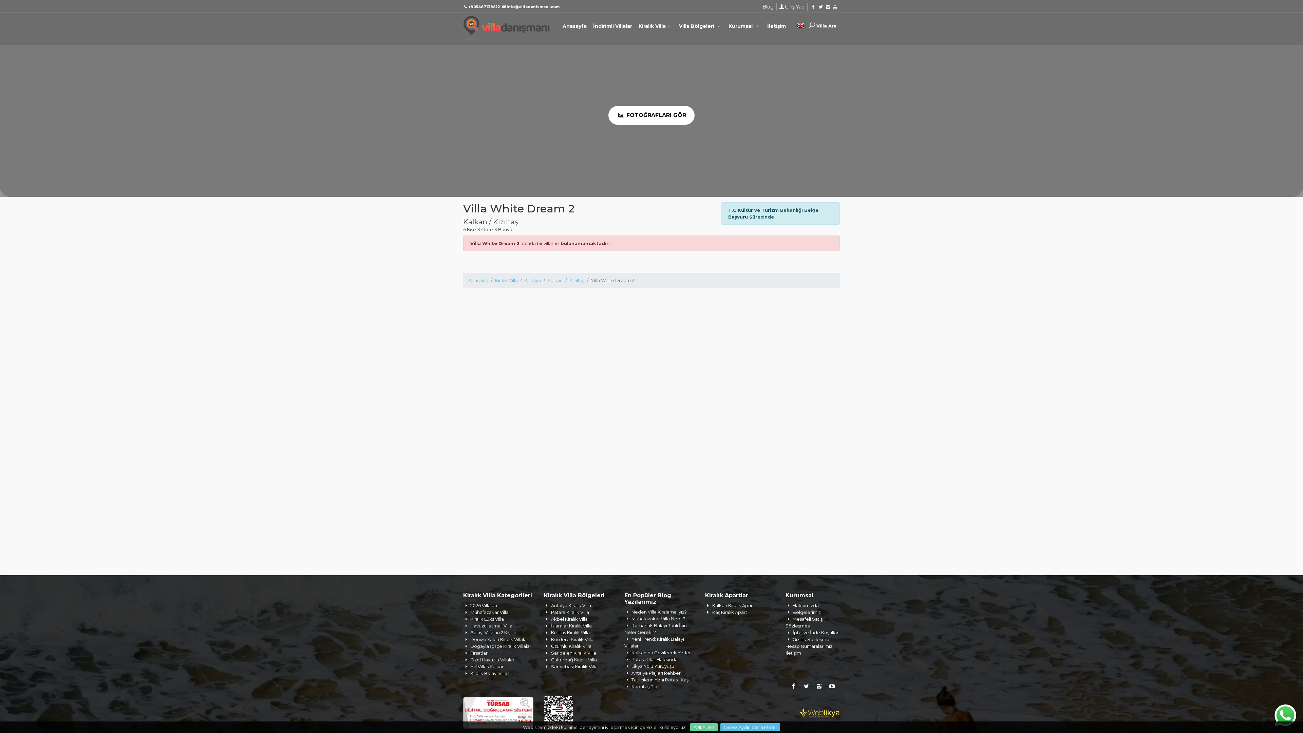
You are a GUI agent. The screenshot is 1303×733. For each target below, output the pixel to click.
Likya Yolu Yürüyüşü (652, 666)
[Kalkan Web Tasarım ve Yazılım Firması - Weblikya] (819, 712)
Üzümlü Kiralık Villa (571, 646)
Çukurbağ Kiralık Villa (574, 659)
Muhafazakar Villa (489, 612)
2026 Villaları (483, 605)
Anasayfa (575, 26)
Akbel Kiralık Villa (569, 619)
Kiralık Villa (652, 26)
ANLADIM (704, 727)
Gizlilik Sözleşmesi (812, 639)
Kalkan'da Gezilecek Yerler (661, 652)
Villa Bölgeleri (697, 26)
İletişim (776, 26)
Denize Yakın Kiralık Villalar (499, 639)
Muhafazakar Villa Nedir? (658, 618)
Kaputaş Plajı (645, 686)
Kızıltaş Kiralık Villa (570, 632)
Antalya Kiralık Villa (571, 605)
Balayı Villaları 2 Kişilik (493, 632)
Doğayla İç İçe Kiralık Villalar (500, 646)
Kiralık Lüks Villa (487, 619)
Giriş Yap (795, 7)
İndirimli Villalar (612, 26)
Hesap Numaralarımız (809, 646)
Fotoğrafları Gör (655, 115)
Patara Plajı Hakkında (654, 659)
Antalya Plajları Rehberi (656, 673)
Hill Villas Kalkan (487, 666)
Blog (768, 7)
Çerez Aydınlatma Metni (750, 727)
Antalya (533, 280)
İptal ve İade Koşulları (816, 632)
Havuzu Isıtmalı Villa (491, 625)
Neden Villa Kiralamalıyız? (659, 612)
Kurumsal (741, 26)
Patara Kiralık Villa (570, 612)
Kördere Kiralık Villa (572, 639)
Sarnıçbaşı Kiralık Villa (574, 666)
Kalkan (555, 280)
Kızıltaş (576, 280)
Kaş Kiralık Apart (729, 612)
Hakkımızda (806, 605)
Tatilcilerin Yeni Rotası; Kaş (659, 679)
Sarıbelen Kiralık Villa (573, 653)
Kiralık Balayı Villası (490, 673)
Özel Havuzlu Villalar (492, 659)
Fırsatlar (479, 653)
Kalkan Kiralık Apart (733, 605)
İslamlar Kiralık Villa (571, 625)
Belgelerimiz (807, 612)
